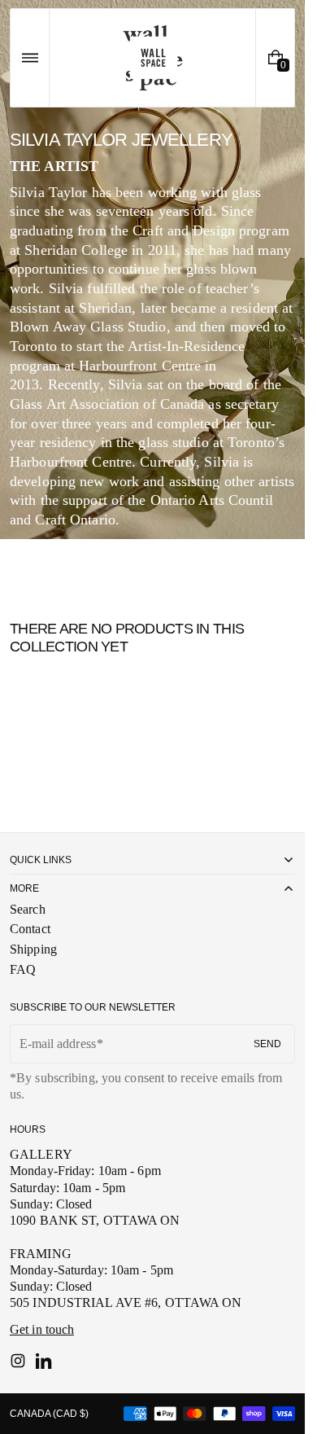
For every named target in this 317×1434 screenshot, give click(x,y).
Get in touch (42, 1329)
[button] (30, 58)
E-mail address (58, 1043)
